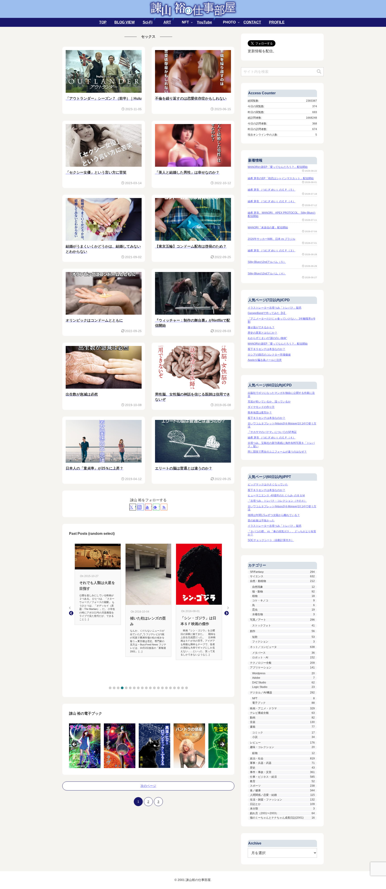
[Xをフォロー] (132, 507)
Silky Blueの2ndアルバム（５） (267, 261)
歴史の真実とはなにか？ (262, 332)
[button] (110, 688)
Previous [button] (74, 744)
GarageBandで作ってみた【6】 (267, 313)
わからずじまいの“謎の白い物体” (267, 338)
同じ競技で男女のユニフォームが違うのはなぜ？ (277, 451)
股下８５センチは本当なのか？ (266, 349)
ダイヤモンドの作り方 (261, 407)
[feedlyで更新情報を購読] (156, 507)
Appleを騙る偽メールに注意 (265, 360)
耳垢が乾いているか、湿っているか (269, 401)
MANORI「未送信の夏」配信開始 (268, 227)
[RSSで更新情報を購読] (164, 507)
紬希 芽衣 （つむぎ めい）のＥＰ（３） (271, 250)
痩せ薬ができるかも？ (261, 327)
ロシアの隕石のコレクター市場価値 (269, 354)
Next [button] (222, 744)
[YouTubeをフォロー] (148, 507)
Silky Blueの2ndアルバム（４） (267, 273)
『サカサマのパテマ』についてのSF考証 (272, 432)
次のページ (148, 786)
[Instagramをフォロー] (140, 507)
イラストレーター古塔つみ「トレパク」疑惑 (274, 307)
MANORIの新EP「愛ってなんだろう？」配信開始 (278, 167)
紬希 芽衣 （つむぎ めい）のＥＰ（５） (271, 189)
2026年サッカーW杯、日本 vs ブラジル (271, 238)
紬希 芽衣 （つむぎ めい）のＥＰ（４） (271, 201)
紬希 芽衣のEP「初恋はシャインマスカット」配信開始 (281, 178)
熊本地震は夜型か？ (260, 412)
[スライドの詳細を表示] (86, 745)
